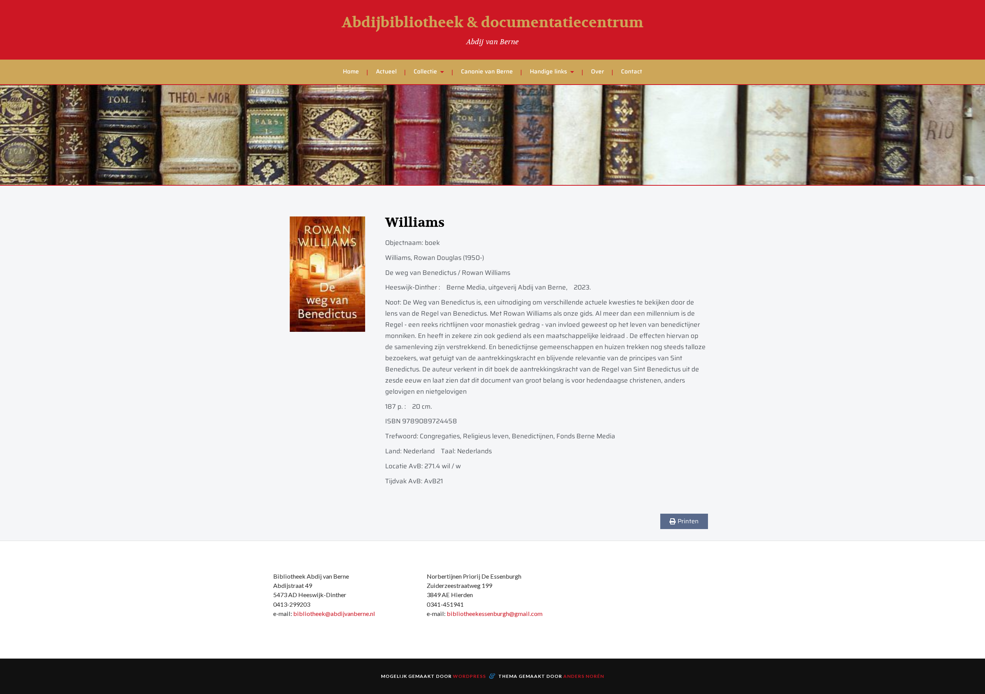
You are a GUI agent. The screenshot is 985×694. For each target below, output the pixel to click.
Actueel (386, 71)
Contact (631, 71)
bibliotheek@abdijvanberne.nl (334, 613)
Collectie (425, 71)
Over (597, 71)
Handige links (548, 71)
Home (351, 71)
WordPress (469, 676)
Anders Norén (583, 676)
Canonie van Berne (487, 71)
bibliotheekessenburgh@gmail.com (495, 613)
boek (432, 243)
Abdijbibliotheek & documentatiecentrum (492, 22)
